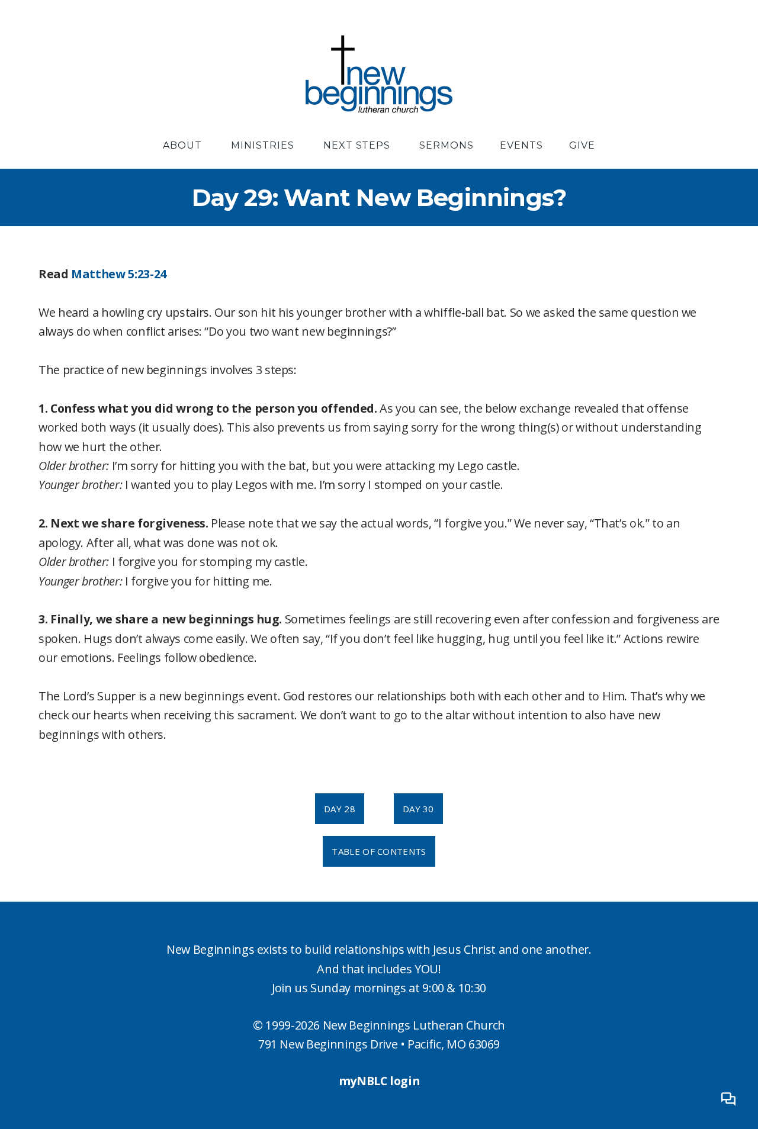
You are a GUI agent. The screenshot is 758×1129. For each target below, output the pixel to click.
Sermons (446, 145)
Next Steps (358, 145)
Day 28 (339, 809)
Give (582, 145)
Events (521, 145)
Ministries (264, 145)
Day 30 (418, 809)
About (184, 145)
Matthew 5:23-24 (118, 274)
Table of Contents (379, 851)
